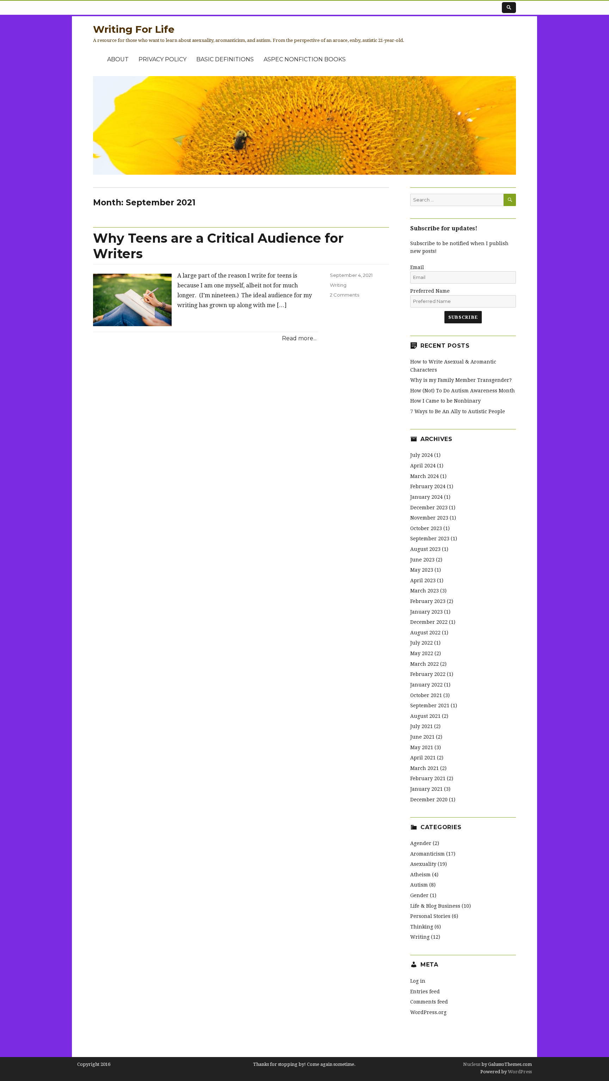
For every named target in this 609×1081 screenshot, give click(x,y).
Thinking (421, 927)
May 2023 (421, 570)
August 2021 (425, 716)
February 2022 (427, 674)
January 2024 (426, 497)
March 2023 (424, 591)
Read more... (299, 338)
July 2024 (421, 455)
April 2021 (423, 757)
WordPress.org (428, 1012)
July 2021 (421, 726)
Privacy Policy (162, 59)
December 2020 (429, 799)
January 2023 (426, 612)
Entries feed (425, 991)
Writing (338, 285)
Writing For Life (133, 29)
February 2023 (427, 601)
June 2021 (422, 737)
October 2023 (426, 528)
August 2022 (425, 632)
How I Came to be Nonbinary (445, 401)
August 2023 (425, 549)
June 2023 (422, 560)
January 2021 (426, 789)
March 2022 (424, 664)
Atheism (420, 874)
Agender (420, 843)
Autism (419, 885)
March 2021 (424, 768)
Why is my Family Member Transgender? (461, 380)
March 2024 (424, 476)
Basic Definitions (225, 59)
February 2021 (427, 778)
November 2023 (429, 518)
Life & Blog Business (435, 906)
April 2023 (423, 580)
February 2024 (427, 486)
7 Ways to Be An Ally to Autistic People (457, 411)
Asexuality (423, 864)
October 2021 (426, 695)
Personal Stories (430, 916)
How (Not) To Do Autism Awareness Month (462, 390)
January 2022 (426, 685)
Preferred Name (430, 291)
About (118, 59)
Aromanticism (427, 854)
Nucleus (471, 1064)
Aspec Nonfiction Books (305, 59)
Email (417, 267)
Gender (419, 895)
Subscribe (463, 317)
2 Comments (344, 295)
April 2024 (423, 465)
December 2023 (429, 507)
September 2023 (429, 538)
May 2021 (421, 747)
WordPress (519, 1071)
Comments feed (429, 1002)
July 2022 (421, 643)
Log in (417, 981)
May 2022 (421, 653)
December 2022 (429, 622)
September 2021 (429, 705)
